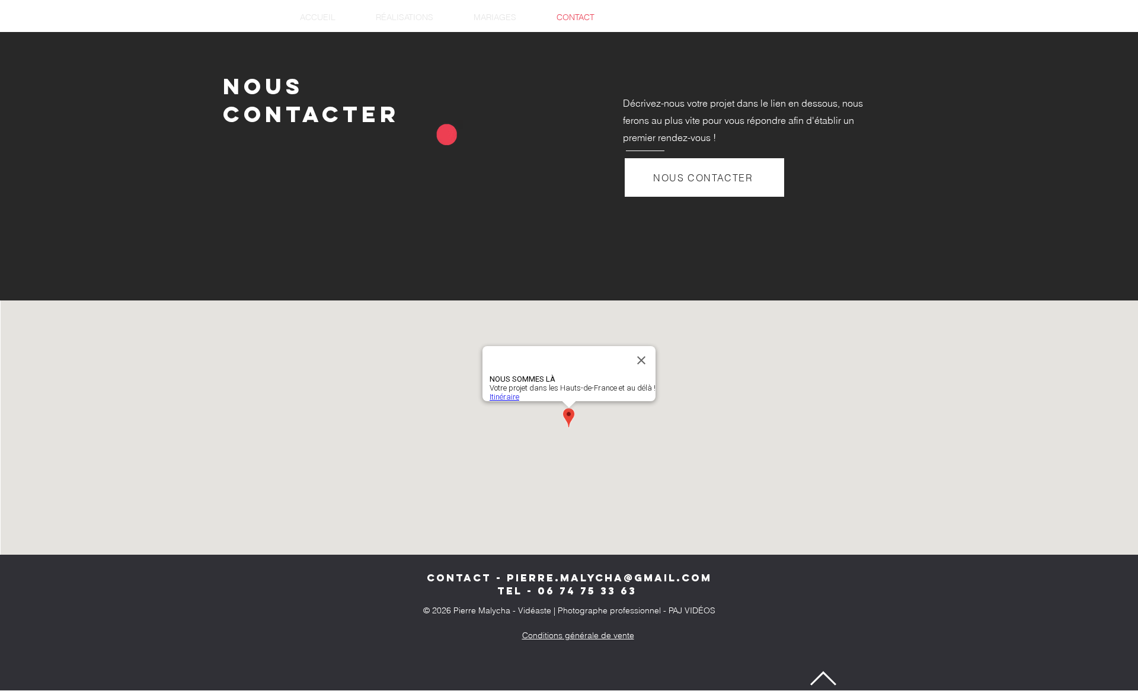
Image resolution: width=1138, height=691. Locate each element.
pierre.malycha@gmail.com (609, 577)
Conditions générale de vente (578, 635)
